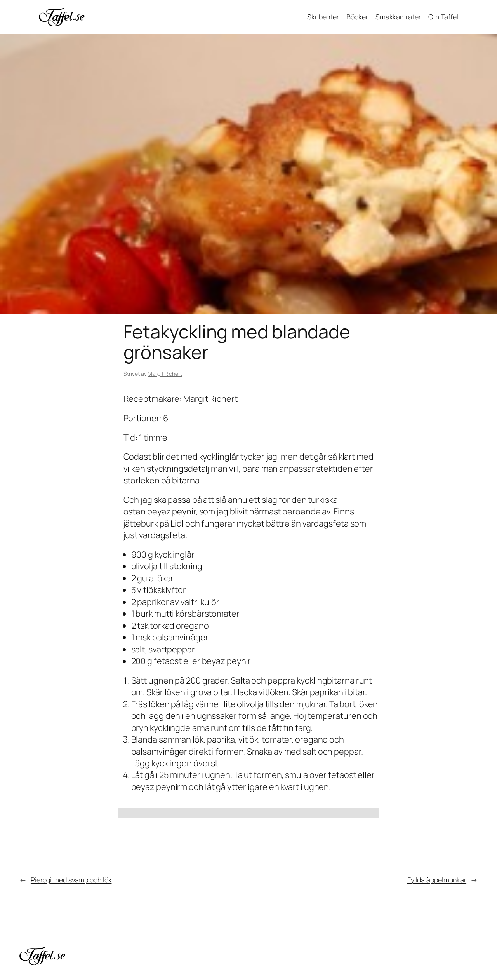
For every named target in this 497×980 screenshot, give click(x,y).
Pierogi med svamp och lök (71, 879)
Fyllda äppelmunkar (436, 879)
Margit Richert (165, 373)
